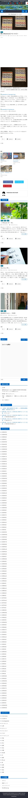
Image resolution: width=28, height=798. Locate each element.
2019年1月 (4, 583)
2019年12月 (4, 559)
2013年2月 (4, 617)
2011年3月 (4, 668)
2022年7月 (4, 485)
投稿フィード (5, 783)
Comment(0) (20, 35)
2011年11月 (4, 649)
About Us (22, 1)
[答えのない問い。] (14, 256)
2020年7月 (4, 542)
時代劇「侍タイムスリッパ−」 (8, 393)
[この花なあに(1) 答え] (14, 210)
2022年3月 (4, 495)
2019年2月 (4, 581)
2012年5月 (4, 634)
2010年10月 (4, 681)
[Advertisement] (14, 53)
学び (2, 32)
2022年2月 (4, 498)
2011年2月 (4, 671)
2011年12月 (4, 646)
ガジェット (4, 728)
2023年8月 (4, 454)
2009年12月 (4, 705)
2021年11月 (4, 505)
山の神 (3, 387)
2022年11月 (4, 476)
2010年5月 (4, 693)
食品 (8, 220)
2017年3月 (4, 603)
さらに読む (24, 234)
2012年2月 (4, 642)
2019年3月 (4, 578)
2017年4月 (4, 600)
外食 (3, 740)
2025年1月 (4, 439)
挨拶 (3, 745)
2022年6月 (4, 488)
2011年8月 (4, 656)
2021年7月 (4, 515)
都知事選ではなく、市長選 (8, 313)
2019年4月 (4, 576)
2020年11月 (4, 532)
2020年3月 (4, 551)
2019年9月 (4, 566)
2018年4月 (4, 588)
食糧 (3, 772)
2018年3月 (4, 590)
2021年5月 (4, 520)
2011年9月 (4, 654)
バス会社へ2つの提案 (24, 339)
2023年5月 (4, 461)
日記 (5, 311)
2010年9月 (4, 683)
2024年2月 (4, 446)
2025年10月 (4, 434)
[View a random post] (26, 11)
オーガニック (5, 723)
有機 (3, 750)
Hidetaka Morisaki (12, 35)
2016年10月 (4, 612)
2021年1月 (4, 529)
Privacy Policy (16, 1)
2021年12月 (4, 503)
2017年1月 (4, 607)
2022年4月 (4, 493)
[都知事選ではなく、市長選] (14, 301)
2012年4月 (4, 637)
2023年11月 (4, 451)
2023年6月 (4, 459)
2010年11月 (4, 678)
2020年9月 (4, 537)
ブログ (3, 733)
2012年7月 (4, 629)
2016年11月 (4, 610)
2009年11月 (4, 707)
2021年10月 (4, 507)
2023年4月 (4, 464)
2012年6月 (4, 632)
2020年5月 (4, 546)
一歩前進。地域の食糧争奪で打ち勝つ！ (10, 408)
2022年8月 (4, 483)
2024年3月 (4, 444)
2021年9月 (4, 510)
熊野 (3, 757)
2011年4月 (4, 666)
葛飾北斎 (2, 159)
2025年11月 (4, 432)
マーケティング (5, 735)
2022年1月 (4, 500)
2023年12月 (4, 449)
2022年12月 (4, 473)
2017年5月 (4, 598)
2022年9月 (4, 481)
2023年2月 (4, 468)
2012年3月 (4, 639)
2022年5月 (4, 490)
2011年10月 (4, 651)
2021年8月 (4, 512)
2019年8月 (4, 568)
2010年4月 (4, 695)
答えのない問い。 (5, 268)
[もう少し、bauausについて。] (6, 168)
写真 (3, 738)
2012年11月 (4, 620)
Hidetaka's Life (14, 7)
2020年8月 (4, 539)
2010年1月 (4, 703)
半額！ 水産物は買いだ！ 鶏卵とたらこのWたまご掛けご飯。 (14, 396)
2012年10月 (4, 622)
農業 (5, 220)
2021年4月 (4, 522)
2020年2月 (4, 554)
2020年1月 (4, 556)
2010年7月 (4, 688)
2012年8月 (4, 627)
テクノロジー (5, 730)
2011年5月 (4, 663)
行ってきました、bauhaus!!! (17, 160)
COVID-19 (4, 718)
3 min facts (4, 716)
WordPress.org (5, 788)
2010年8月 (4, 685)
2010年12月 (4, 676)
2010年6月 (4, 690)
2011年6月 (4, 661)
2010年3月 (4, 698)
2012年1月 (4, 644)
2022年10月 (4, 478)
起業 (3, 765)
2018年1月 (4, 595)
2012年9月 (4, 624)
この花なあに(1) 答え (7, 223)
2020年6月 (4, 544)
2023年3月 (4, 466)
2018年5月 (4, 585)
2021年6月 (4, 517)
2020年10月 (4, 534)
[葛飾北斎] (6, 156)
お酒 (3, 726)
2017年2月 (4, 605)
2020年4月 (4, 549)
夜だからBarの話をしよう (4, 339)
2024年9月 (4, 442)
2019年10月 (4, 564)
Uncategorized (5, 721)
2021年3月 (4, 525)
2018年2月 (4, 593)
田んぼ (3, 760)
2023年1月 (4, 471)
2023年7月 (4, 456)
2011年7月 (4, 659)
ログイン (4, 780)
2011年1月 (4, 673)
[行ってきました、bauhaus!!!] (19, 156)
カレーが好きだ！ (6, 400)
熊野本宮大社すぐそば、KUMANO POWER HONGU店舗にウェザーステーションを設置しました (14, 390)
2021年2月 (4, 527)
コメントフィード (6, 785)
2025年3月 (4, 437)
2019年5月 (4, 573)
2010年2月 (4, 700)
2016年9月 (4, 615)
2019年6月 (4, 571)
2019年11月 (4, 561)
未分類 (3, 752)
